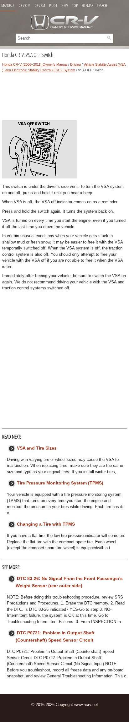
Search (102, 5)
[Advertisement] (64, 98)
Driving (75, 64)
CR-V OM (24, 5)
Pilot (53, 5)
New (64, 5)
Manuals (7, 5)
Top (75, 5)
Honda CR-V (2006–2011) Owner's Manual (34, 64)
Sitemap (87, 5)
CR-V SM (39, 5)
